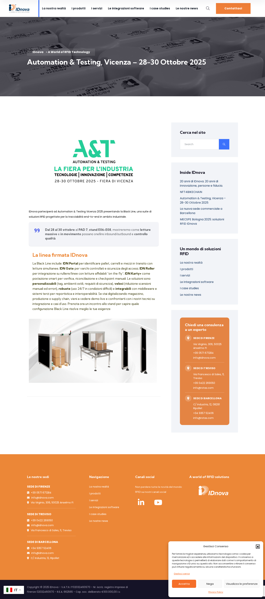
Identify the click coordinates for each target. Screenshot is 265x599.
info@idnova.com (204, 358)
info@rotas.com (203, 388)
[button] (258, 546)
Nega (210, 584)
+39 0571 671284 (203, 353)
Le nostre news (187, 8)
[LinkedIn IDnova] (141, 502)
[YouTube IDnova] (158, 502)
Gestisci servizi (182, 573)
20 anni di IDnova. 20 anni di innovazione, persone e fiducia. (201, 183)
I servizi (96, 8)
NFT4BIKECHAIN (191, 192)
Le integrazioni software (126, 8)
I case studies (160, 8)
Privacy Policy (215, 592)
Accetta (184, 584)
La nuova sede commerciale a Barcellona (201, 211)
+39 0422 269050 (204, 383)
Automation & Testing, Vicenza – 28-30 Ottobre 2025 (203, 200)
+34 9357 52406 (203, 413)
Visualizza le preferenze (242, 584)
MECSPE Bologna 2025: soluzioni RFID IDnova (202, 221)
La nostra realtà (54, 8)
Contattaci (233, 8)
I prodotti (78, 8)
